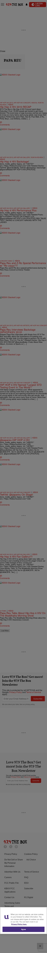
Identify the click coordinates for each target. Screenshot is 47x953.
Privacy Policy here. (19, 924)
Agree (23, 929)
